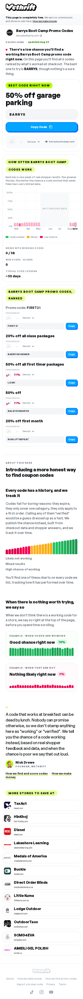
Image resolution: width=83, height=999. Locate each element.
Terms (62, 984)
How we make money (45, 21)
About (10, 978)
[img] (41, 210)
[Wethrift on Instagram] (41, 992)
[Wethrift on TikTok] (31, 992)
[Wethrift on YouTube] (51, 992)
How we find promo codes (61, 978)
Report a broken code (30, 984)
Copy (71, 326)
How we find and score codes (27, 773)
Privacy (51, 984)
